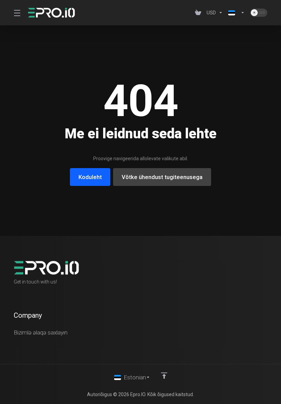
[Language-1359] (236, 13)
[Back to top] (164, 375)
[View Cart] (198, 13)
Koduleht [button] (90, 177)
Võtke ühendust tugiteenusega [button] (162, 177)
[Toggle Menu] (16, 12)
